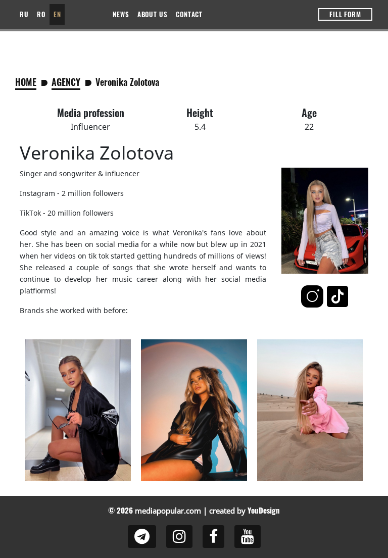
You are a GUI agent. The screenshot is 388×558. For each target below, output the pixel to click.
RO (41, 14)
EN (57, 14)
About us (152, 14)
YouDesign (264, 510)
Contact (189, 14)
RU (24, 14)
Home (25, 81)
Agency (66, 81)
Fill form (345, 14)
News (121, 14)
